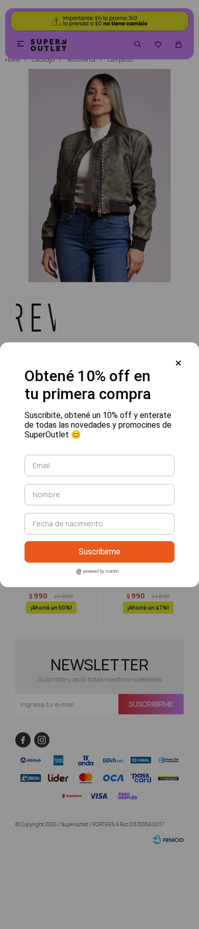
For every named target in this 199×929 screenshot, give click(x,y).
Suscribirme (99, 551)
